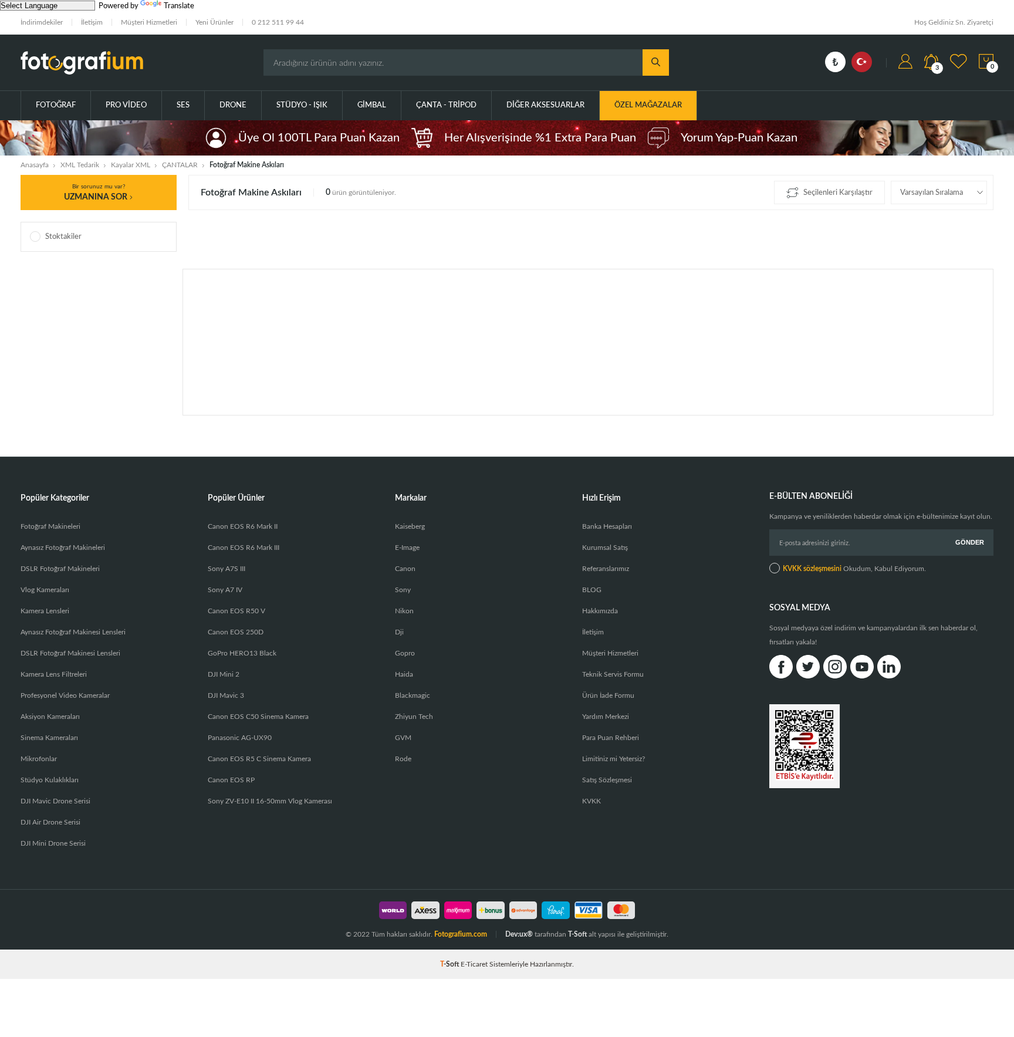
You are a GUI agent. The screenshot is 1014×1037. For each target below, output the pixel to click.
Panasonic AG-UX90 (240, 737)
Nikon (404, 610)
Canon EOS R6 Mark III (243, 547)
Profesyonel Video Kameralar (65, 695)
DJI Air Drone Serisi (50, 822)
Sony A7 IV (225, 589)
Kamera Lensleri (45, 610)
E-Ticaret (474, 964)
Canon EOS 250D (235, 632)
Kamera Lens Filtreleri (54, 674)
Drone (232, 105)
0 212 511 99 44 (278, 22)
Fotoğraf (56, 105)
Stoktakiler (63, 237)
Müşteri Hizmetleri (149, 22)
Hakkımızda (600, 610)
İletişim (92, 22)
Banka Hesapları (607, 526)
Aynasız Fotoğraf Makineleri (63, 547)
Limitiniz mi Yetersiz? (613, 758)
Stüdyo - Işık (301, 105)
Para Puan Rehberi (610, 737)
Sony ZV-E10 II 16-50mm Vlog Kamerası (270, 801)
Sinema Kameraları (49, 737)
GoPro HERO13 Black (242, 653)
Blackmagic (412, 695)
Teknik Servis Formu (613, 674)
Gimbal (371, 105)
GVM (403, 737)
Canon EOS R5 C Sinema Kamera (259, 758)
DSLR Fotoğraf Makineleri (60, 568)
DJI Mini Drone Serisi (53, 843)
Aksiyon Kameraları (50, 716)
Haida (404, 674)
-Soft (450, 964)
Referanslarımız (605, 568)
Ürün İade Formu (608, 695)
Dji (399, 632)
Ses (183, 105)
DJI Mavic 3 (226, 695)
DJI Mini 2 (223, 674)
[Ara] (656, 62)
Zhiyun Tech (414, 716)
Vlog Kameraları (45, 589)
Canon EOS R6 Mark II (243, 526)
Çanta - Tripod (446, 105)
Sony (403, 589)
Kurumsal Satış (605, 547)
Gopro (405, 653)
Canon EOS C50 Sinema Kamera (258, 716)
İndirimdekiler (42, 22)
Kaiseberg (410, 526)
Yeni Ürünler (214, 22)
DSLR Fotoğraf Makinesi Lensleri (70, 653)
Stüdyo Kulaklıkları (50, 779)
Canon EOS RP (231, 779)
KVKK (591, 801)
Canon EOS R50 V (236, 610)
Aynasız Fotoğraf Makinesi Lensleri (73, 632)
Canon (405, 568)
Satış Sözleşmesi (607, 779)
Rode (403, 758)
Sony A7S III (226, 568)
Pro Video (126, 105)
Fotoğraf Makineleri (50, 526)
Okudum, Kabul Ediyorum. (854, 568)
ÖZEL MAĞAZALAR (648, 105)
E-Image (407, 547)
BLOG (591, 589)
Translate (179, 6)
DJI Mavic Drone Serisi (55, 801)
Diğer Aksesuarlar (545, 105)
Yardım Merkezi (605, 716)
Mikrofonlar (39, 758)
